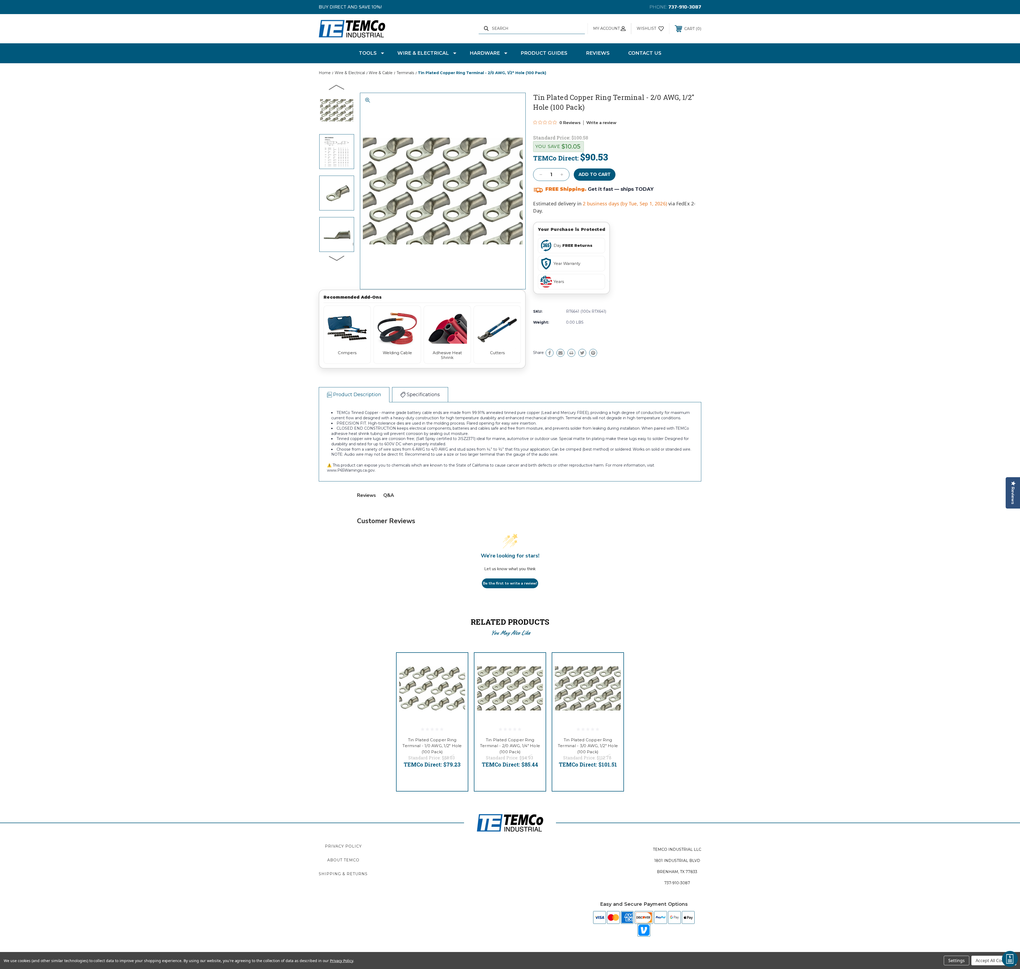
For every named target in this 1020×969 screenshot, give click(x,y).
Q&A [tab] (388, 495)
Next (337, 258)
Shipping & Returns (343, 873)
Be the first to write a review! (510, 583)
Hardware (485, 53)
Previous (337, 87)
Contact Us (644, 53)
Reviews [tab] (366, 495)
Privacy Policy (343, 846)
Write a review (601, 122)
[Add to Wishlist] (457, 677)
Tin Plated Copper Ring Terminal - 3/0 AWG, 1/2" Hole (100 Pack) (588, 745)
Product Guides (544, 53)
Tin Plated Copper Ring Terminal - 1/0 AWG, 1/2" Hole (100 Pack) (432, 745)
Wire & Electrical (423, 53)
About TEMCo (343, 860)
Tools (368, 53)
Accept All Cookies (994, 960)
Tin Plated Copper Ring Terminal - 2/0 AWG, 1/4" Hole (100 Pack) (510, 745)
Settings (956, 960)
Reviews (598, 53)
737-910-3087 (684, 7)
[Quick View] (457, 663)
